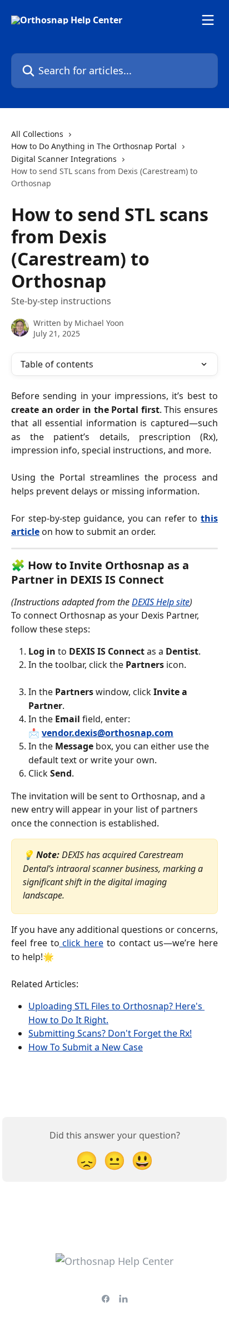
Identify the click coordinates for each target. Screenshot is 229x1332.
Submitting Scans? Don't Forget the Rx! (110, 1033)
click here (81, 943)
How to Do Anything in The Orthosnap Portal (94, 146)
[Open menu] (208, 20)
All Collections (37, 134)
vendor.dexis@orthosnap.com (107, 733)
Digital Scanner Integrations (64, 159)
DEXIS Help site (161, 602)
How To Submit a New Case (85, 1047)
